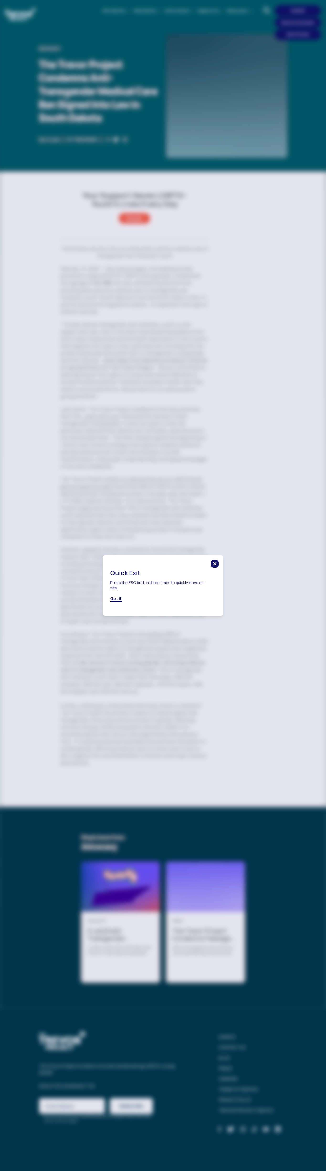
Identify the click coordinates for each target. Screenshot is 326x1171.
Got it (116, 598)
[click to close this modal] (215, 564)
